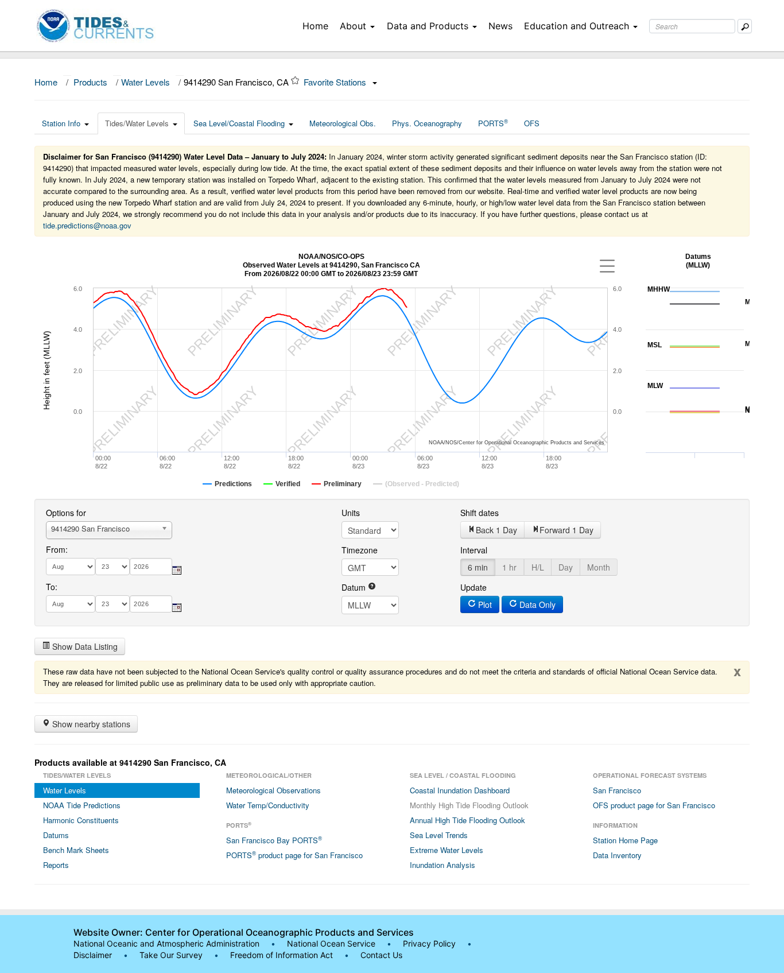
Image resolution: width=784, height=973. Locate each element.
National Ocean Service (331, 943)
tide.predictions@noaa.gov (87, 225)
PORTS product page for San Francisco (294, 854)
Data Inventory (617, 855)
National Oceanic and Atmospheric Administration (166, 943)
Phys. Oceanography (427, 123)
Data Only (536, 604)
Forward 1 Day (566, 530)
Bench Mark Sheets (76, 849)
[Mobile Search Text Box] (745, 26)
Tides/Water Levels (137, 123)
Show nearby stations (90, 724)
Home (315, 26)
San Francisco (617, 790)
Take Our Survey (172, 955)
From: (57, 549)
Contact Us (381, 955)
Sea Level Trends (439, 834)
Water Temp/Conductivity (267, 805)
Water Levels (145, 82)
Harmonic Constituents (81, 820)
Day (565, 567)
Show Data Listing (84, 646)
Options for (66, 512)
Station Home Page (625, 840)
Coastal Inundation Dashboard (460, 790)
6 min (478, 567)
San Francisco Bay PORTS (274, 840)
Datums (56, 834)
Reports (56, 864)
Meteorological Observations (273, 790)
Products (90, 82)
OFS (532, 123)
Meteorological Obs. (342, 123)
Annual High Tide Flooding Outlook (467, 820)
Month (598, 567)
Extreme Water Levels (446, 849)
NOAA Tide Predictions (82, 805)
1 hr (509, 567)
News (500, 26)
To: (51, 586)
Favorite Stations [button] (336, 82)
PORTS (493, 123)
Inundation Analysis (442, 864)
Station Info (61, 123)
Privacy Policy (429, 943)
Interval (473, 550)
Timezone (359, 550)
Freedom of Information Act (281, 955)
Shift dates (479, 512)
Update (473, 587)
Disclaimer (92, 955)
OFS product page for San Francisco (654, 805)
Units (350, 512)
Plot (484, 604)
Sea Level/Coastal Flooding (239, 123)
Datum (354, 587)
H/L (537, 567)
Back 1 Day (496, 530)
